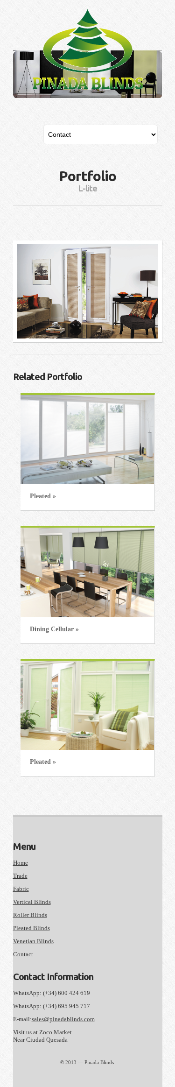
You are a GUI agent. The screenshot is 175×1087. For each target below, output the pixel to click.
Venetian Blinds (33, 941)
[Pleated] (87, 439)
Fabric (21, 888)
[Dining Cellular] (87, 572)
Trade (20, 875)
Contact (23, 954)
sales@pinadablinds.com (63, 1019)
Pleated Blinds (31, 928)
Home (20, 862)
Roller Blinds (30, 914)
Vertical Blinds (32, 901)
